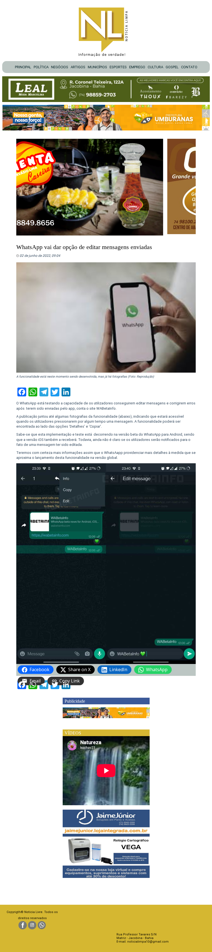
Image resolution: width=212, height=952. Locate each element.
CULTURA (155, 67)
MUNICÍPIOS (97, 67)
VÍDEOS (73, 733)
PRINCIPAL (23, 67)
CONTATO (189, 67)
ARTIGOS (78, 67)
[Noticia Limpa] (106, 30)
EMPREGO (137, 67)
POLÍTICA (41, 67)
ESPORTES (118, 67)
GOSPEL (172, 67)
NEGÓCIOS (59, 67)
